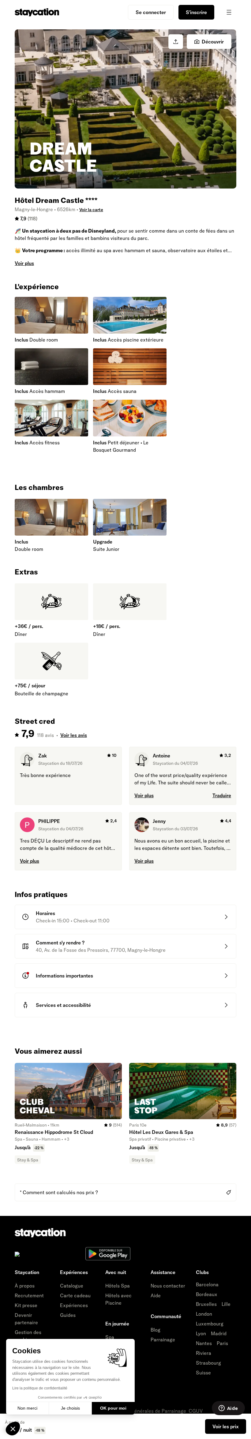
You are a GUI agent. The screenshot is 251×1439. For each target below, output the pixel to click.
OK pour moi (113, 1408)
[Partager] (175, 41)
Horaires (45, 913)
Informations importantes (64, 976)
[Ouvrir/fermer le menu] (229, 12)
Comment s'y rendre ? (60, 943)
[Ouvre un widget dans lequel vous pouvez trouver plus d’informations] (228, 1408)
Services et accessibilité (63, 1005)
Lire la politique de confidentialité (39, 1388)
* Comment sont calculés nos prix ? (59, 1192)
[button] (13, 1428)
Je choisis (70, 1408)
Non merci (27, 1408)
